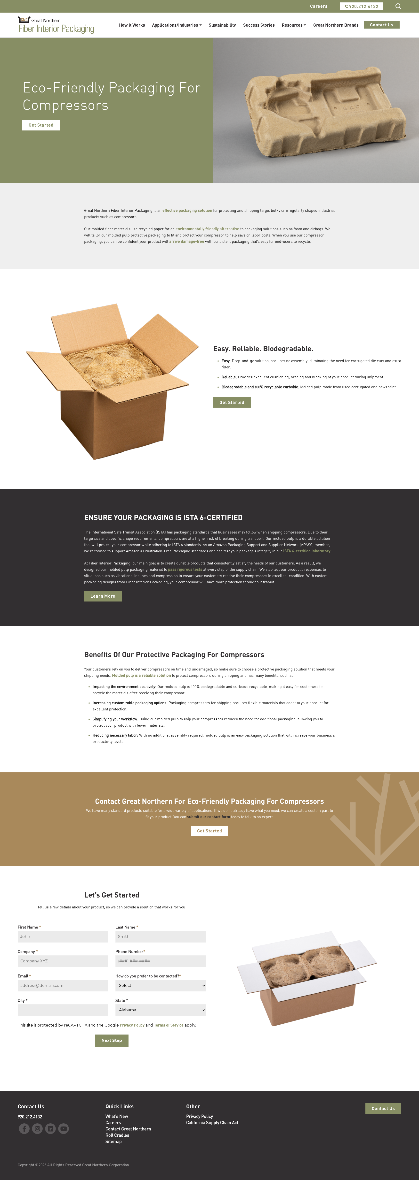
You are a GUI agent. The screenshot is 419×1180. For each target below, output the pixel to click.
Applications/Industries (175, 25)
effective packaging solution (187, 210)
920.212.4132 (363, 6)
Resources (292, 25)
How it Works (132, 25)
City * (23, 1000)
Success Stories (259, 25)
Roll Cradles (117, 1135)
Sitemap (113, 1141)
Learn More (102, 596)
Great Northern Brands (336, 25)
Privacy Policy (132, 1025)
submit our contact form (208, 816)
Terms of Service (169, 1025)
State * (121, 1000)
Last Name (126, 927)
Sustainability (222, 25)
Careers (318, 6)
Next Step (112, 1040)
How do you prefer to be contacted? (148, 976)
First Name (29, 927)
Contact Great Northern (128, 1129)
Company (28, 951)
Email (24, 976)
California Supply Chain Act (212, 1122)
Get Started (41, 125)
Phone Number (130, 951)
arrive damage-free (186, 241)
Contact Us (381, 24)
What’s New (116, 1116)
